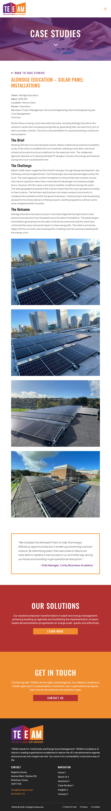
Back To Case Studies (29, 73)
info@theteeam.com (22, 789)
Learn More (55, 631)
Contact (62, 794)
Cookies (96, 807)
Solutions (63, 781)
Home (61, 772)
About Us (63, 776)
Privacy (84, 807)
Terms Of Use (70, 807)
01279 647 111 (18, 793)
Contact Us (55, 698)
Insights (62, 789)
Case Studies (65, 785)
